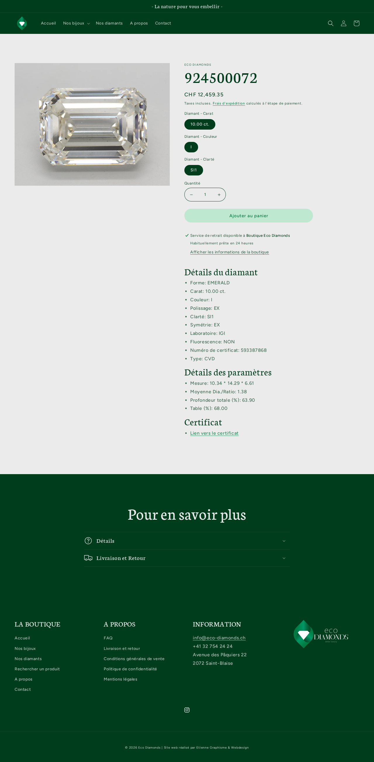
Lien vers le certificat (214, 433)
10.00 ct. (200, 124)
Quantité (192, 183)
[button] (76, 23)
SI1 (194, 170)
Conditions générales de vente (134, 658)
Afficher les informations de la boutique (229, 252)
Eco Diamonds (149, 747)
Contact (23, 689)
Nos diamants (28, 658)
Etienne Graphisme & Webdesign (222, 747)
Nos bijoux (25, 648)
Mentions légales (121, 679)
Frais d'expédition (229, 103)
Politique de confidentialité (130, 669)
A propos (24, 679)
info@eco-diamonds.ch (219, 638)
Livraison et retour (122, 648)
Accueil (22, 638)
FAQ (108, 638)
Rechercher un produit (37, 669)
